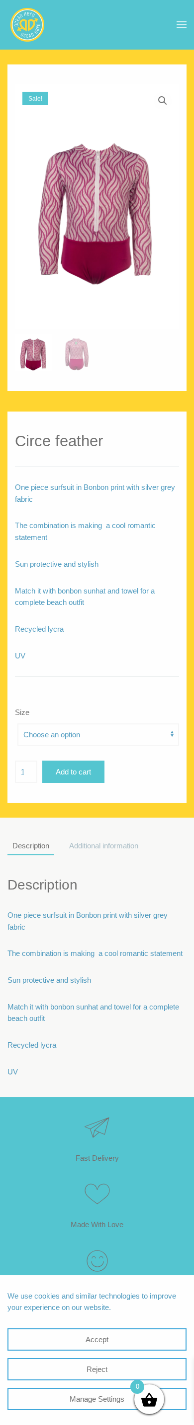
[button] (182, 25)
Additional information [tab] (103, 845)
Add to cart (73, 772)
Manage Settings (97, 1399)
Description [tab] (30, 845)
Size (22, 712)
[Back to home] (27, 25)
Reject (97, 1369)
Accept (97, 1339)
